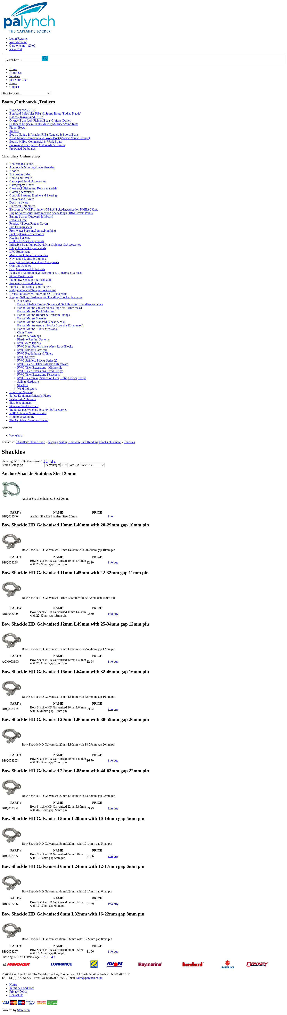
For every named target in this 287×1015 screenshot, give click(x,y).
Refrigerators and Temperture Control (32, 290)
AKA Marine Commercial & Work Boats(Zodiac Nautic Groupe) (49, 138)
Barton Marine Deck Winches (35, 311)
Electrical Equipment (22, 206)
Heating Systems (19, 237)
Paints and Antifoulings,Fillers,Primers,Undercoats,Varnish (45, 272)
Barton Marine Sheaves (31, 318)
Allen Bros (24, 300)
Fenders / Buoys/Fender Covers (28, 223)
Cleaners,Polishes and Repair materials (33, 188)
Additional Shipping (21, 416)
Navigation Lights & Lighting (27, 258)
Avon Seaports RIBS (22, 110)
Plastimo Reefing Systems (33, 339)
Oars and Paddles (20, 265)
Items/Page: (52, 465)
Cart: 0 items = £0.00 (22, 45)
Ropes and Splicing (21, 392)
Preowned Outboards (22, 148)
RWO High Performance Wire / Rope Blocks (45, 346)
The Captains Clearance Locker (28, 420)
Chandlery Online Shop (30, 442)
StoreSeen (23, 1010)
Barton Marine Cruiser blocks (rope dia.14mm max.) (49, 307)
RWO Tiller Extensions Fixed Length (40, 371)
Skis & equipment (20, 402)
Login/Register (18, 38)
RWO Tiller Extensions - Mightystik (39, 367)
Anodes (14, 170)
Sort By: (74, 465)
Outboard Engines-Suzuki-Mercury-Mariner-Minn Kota (43, 124)
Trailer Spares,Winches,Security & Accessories (38, 409)
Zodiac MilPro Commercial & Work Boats (35, 141)
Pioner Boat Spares (21, 276)
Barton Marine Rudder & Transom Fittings (43, 314)
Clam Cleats (24, 332)
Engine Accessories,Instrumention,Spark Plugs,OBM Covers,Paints (51, 213)
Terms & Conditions (21, 988)
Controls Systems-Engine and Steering (33, 195)
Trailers (14, 131)
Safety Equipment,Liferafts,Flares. (30, 395)
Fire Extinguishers (20, 227)
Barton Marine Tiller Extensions (37, 329)
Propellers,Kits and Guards (26, 283)
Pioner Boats (17, 127)
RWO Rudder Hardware (32, 350)
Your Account (18, 42)
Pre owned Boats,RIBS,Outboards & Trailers (37, 145)
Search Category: (12, 465)
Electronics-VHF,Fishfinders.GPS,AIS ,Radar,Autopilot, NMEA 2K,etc (53, 209)
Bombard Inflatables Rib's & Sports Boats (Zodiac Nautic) (45, 113)
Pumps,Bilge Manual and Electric (30, 286)
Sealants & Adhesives (22, 399)
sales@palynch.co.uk (89, 977)
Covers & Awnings (29, 336)
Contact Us (16, 995)
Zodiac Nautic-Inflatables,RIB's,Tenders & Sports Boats (43, 134)
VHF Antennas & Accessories (27, 413)
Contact (14, 86)
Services (14, 76)
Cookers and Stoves (21, 199)
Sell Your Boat (18, 79)
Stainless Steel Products (23, 406)
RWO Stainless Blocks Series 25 (37, 360)
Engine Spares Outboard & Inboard (31, 216)
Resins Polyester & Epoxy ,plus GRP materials (38, 293)
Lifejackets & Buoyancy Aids (27, 248)
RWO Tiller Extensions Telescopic (38, 374)
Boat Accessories (19, 174)
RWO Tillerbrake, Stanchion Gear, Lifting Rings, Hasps (51, 378)
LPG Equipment (19, 251)
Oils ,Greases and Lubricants (27, 269)
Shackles (22, 385)
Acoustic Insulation (21, 163)
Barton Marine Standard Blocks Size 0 (41, 322)
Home (13, 69)
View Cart (15, 49)
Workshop (15, 435)
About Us (15, 72)
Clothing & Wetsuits (21, 192)
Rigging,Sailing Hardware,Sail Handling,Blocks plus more (45, 297)
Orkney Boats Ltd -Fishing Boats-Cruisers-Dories (40, 120)
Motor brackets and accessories (28, 255)
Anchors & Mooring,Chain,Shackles (31, 167)
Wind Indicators (27, 388)
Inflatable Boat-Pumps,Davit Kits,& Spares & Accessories (45, 244)
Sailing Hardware (28, 381)
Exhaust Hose (18, 220)
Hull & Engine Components (26, 241)
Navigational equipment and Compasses (34, 262)
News (13, 83)
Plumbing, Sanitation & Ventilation (30, 279)
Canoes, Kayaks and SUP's (26, 117)
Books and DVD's (20, 178)
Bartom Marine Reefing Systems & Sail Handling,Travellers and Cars (60, 304)
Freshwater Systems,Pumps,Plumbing (32, 230)
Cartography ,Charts (21, 185)
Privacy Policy (18, 991)
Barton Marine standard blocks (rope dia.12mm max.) (50, 325)
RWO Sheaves (26, 357)
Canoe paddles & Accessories (27, 181)
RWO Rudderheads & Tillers (35, 353)
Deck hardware (18, 202)
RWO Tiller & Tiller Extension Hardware (42, 364)
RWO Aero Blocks (29, 343)
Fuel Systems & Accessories (26, 234)
